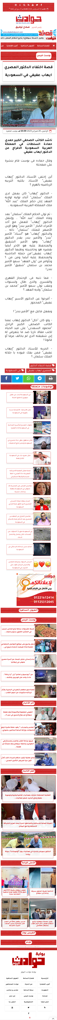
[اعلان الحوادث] (36, 606)
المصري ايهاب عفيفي (39, 370)
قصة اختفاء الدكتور (41, 365)
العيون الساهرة (27, 46)
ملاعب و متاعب (12, 990)
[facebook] (41, 5)
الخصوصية (28, 1002)
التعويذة (44, 990)
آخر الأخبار (28, 703)
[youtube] (33, 5)
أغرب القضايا (12, 46)
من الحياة (28, 984)
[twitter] (37, 5)
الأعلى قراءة (28, 863)
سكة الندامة (28, 990)
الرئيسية (44, 978)
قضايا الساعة (43, 46)
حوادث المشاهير (12, 984)
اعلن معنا (45, 1002)
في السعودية (13, 370)
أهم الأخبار (28, 771)
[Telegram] (39, 379)
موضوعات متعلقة (42, 387)
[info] (20, 5)
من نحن (12, 996)
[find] (24, 5)
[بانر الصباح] (28, 32)
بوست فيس (44, 55)
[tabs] (16, 5)
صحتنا (44, 996)
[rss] (28, 5)
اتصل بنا (12, 1002)
